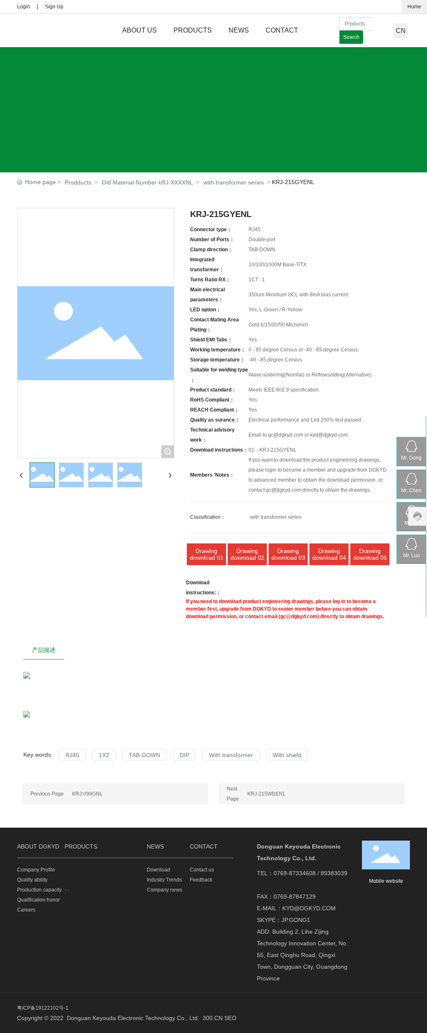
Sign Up (54, 7)
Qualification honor (38, 900)
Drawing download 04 (329, 554)
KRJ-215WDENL (266, 794)
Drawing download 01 (207, 554)
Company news (164, 890)
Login (23, 7)
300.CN (213, 1018)
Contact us (202, 870)
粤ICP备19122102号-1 (42, 1008)
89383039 (334, 873)
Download (158, 870)
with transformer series (233, 182)
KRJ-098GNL (87, 794)
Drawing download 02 (247, 554)
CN (401, 30)
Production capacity (39, 890)
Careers (26, 910)
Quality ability (32, 880)
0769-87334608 (295, 873)
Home (414, 7)
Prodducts (78, 182)
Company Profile (36, 870)
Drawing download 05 (370, 554)
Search (351, 37)
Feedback (201, 880)
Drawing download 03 (288, 554)
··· (67, 890)
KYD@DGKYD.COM (309, 908)
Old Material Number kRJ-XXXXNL (147, 182)
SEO (230, 1018)
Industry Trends (164, 880)
